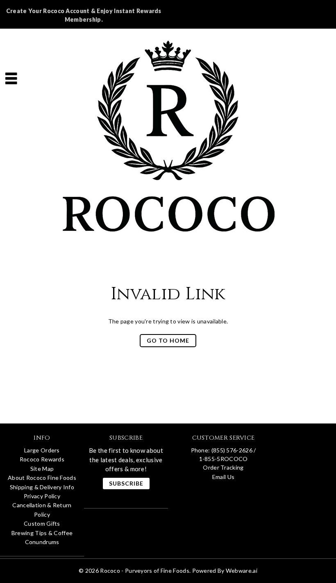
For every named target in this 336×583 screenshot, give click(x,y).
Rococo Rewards (42, 459)
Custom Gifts (42, 523)
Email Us (223, 476)
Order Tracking (223, 467)
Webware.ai (241, 570)
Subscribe (126, 483)
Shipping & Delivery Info (42, 487)
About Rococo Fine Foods (42, 477)
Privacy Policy (42, 496)
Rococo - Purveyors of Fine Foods (144, 570)
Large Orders (42, 450)
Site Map (42, 468)
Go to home (168, 340)
